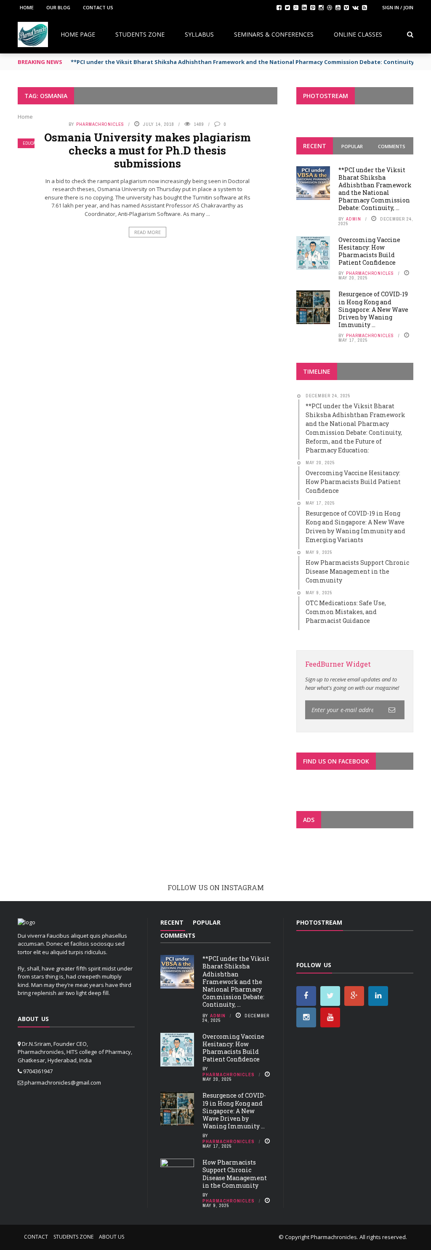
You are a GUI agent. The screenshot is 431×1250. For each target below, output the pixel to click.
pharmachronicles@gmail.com (62, 1082)
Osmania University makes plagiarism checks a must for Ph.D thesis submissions (147, 150)
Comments (391, 146)
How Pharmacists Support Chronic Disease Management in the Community (234, 1173)
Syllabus (199, 34)
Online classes (358, 34)
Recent (314, 146)
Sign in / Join (397, 7)
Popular (352, 146)
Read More (147, 232)
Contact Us (98, 7)
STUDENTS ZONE (140, 34)
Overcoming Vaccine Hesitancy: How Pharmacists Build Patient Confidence (369, 251)
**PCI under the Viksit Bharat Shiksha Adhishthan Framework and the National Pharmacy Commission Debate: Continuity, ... (375, 189)
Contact (36, 1236)
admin (353, 219)
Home (27, 7)
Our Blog (58, 7)
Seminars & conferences (274, 34)
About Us (111, 1236)
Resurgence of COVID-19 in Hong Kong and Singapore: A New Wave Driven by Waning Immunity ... (373, 309)
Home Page (78, 34)
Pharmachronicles (100, 124)
